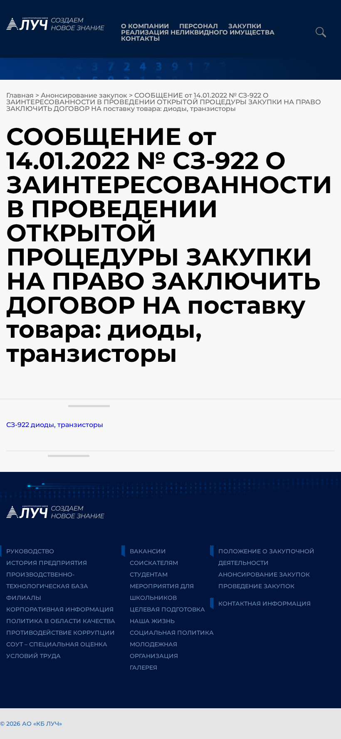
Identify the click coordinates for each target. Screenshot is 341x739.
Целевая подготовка (167, 609)
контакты (140, 38)
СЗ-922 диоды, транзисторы (54, 425)
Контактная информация (264, 603)
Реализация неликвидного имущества (197, 32)
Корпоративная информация (60, 609)
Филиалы (23, 598)
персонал (198, 26)
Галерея (143, 667)
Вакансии (148, 551)
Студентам (149, 574)
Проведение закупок (256, 586)
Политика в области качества (60, 621)
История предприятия (46, 563)
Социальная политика (172, 632)
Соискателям (154, 563)
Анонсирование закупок (84, 95)
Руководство (30, 551)
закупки (244, 26)
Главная (20, 95)
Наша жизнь (152, 621)
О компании (145, 26)
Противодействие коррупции (60, 632)
